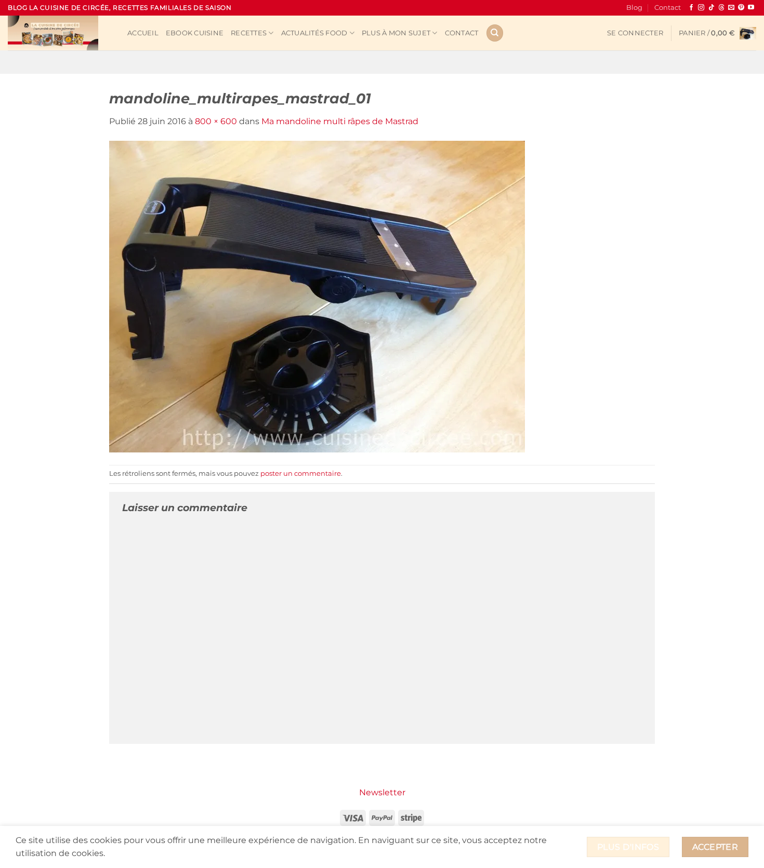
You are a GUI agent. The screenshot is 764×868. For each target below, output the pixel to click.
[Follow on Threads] (721, 7)
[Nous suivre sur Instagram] (701, 7)
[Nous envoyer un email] (731, 7)
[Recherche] (494, 33)
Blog (634, 7)
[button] (635, 33)
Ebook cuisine (194, 33)
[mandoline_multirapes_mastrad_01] (317, 296)
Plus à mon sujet (396, 33)
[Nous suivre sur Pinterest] (741, 7)
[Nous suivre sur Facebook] (691, 7)
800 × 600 (216, 121)
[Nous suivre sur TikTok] (711, 7)
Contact (667, 7)
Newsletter (382, 792)
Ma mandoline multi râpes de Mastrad (339, 121)
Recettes (249, 33)
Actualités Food (314, 33)
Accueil (143, 33)
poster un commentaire (300, 473)
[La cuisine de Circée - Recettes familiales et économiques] (60, 33)
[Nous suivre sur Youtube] (751, 7)
